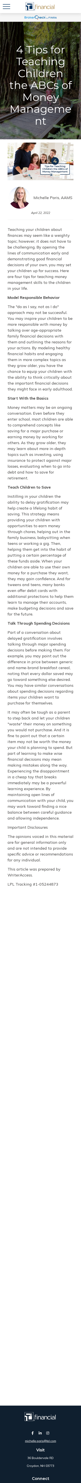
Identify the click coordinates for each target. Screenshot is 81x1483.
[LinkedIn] (40, 1433)
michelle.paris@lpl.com (40, 1441)
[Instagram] (48, 1433)
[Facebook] (32, 1433)
